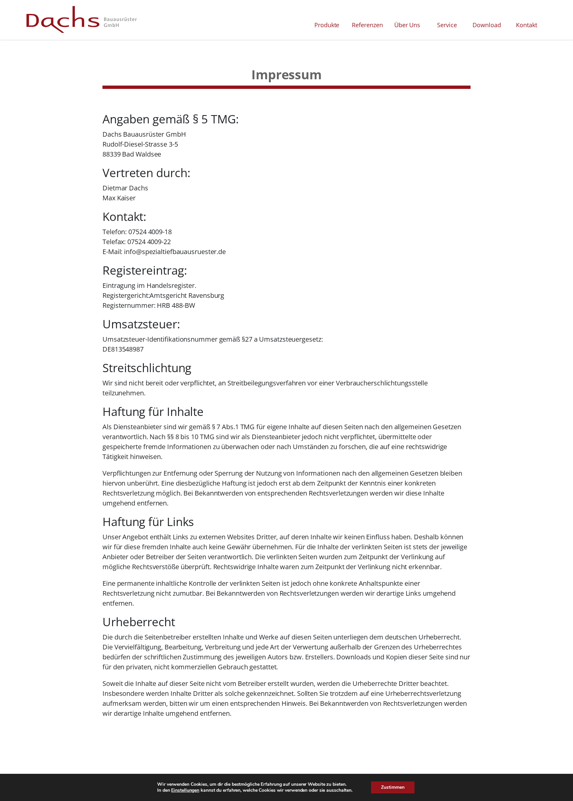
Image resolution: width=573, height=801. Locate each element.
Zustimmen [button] (393, 787)
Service (447, 25)
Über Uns (407, 25)
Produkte (326, 25)
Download (487, 25)
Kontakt (526, 25)
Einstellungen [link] (185, 790)
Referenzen (367, 25)
